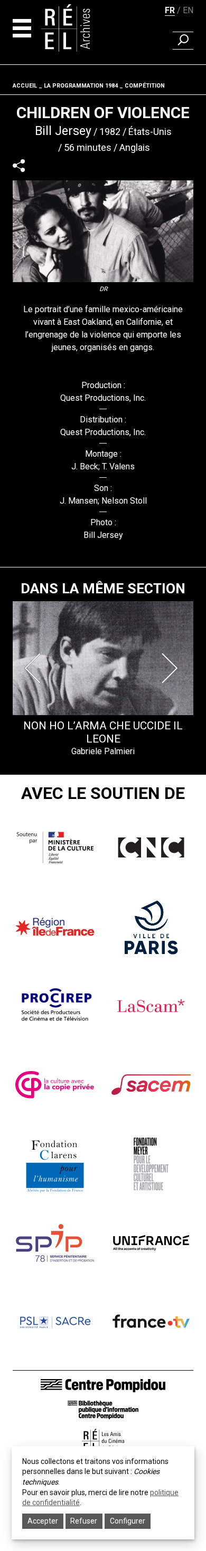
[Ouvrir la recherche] (183, 41)
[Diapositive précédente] (35, 668)
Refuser (83, 1521)
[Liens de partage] (19, 165)
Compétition (145, 85)
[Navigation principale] (22, 28)
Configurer (127, 1521)
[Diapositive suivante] (171, 668)
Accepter (42, 1521)
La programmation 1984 (81, 85)
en (188, 10)
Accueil (25, 85)
